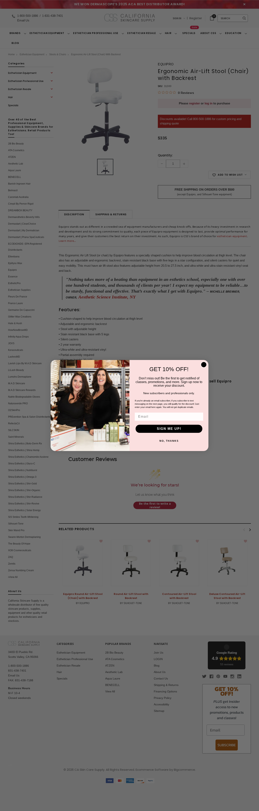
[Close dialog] (203, 364)
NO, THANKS (169, 440)
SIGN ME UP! (169, 428)
